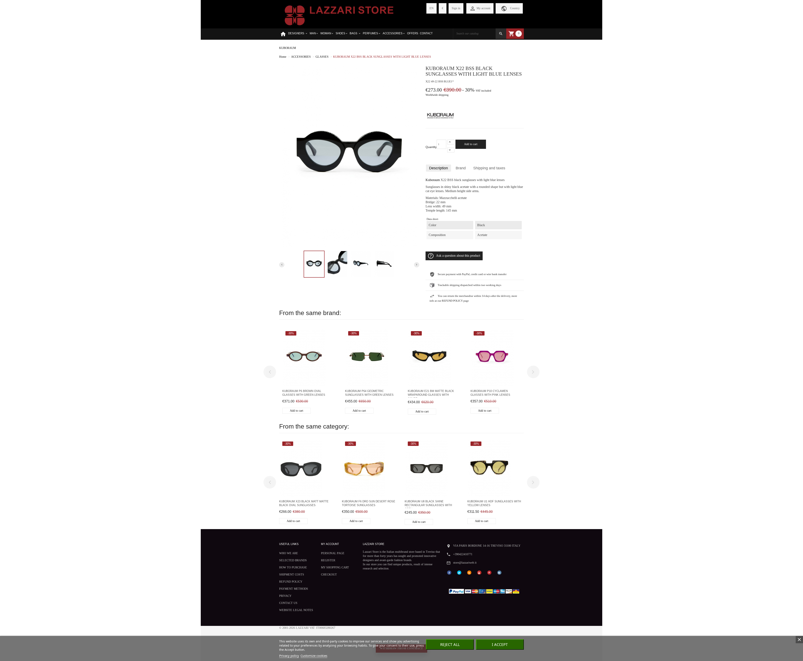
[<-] (269, 372)
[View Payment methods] (485, 590)
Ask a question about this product (458, 256)
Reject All (450, 644)
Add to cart (470, 144)
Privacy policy (289, 655)
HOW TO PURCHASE (293, 567)
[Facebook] (449, 572)
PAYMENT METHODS (293, 588)
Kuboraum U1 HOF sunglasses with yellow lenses (494, 503)
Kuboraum (433, 180)
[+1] (450, 142)
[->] (533, 372)
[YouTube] (479, 572)
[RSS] (469, 572)
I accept (500, 644)
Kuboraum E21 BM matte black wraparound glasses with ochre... (431, 393)
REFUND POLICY (290, 581)
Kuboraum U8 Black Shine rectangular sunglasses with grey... (428, 504)
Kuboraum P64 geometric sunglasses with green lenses (369, 392)
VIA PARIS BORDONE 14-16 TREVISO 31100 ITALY (486, 545)
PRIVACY (285, 595)
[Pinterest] (489, 572)
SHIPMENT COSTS (291, 574)
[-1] (450, 150)
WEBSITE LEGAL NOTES (296, 610)
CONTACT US (288, 603)
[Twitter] (459, 572)
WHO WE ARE (288, 553)
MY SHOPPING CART (335, 567)
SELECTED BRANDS (293, 560)
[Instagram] (499, 572)
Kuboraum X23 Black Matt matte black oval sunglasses (304, 503)
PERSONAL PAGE (332, 553)
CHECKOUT (329, 574)
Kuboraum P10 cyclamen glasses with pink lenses (490, 392)
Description (438, 168)
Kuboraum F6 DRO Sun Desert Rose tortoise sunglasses (368, 503)
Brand (461, 168)
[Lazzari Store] (339, 15)
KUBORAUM (287, 48)
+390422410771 (462, 554)
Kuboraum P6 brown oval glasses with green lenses (303, 392)
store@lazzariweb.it (465, 562)
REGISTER (328, 560)
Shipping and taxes (489, 168)
